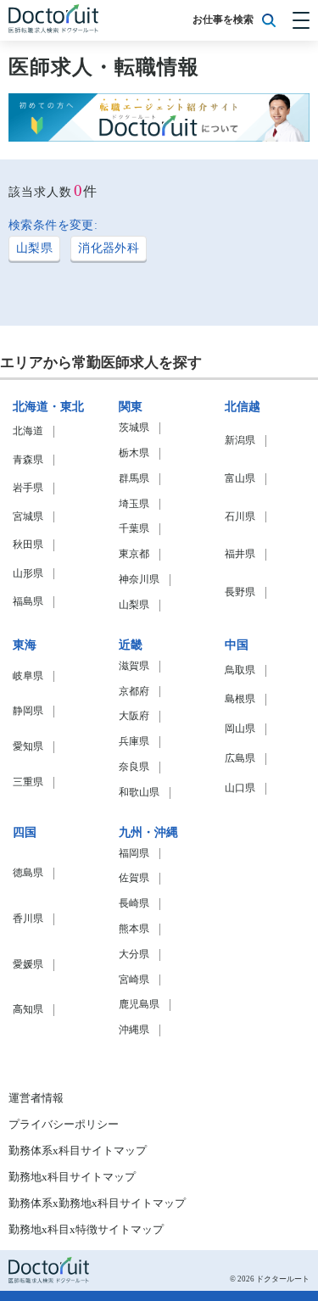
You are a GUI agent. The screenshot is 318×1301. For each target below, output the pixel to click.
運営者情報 (36, 1098)
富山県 (240, 478)
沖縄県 (134, 1030)
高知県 (28, 1009)
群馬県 (134, 478)
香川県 (28, 918)
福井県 (240, 554)
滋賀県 (134, 666)
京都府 (134, 691)
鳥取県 (240, 670)
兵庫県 (134, 741)
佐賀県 (134, 878)
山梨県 (34, 248)
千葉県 (134, 528)
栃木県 (134, 453)
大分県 (134, 954)
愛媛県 (28, 964)
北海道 (28, 431)
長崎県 (134, 903)
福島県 (28, 601)
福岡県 (134, 853)
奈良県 (134, 767)
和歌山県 (139, 792)
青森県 (28, 460)
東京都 (134, 554)
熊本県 (134, 929)
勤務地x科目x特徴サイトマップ (86, 1230)
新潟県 (240, 440)
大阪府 (134, 716)
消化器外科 (108, 248)
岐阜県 (28, 676)
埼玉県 (134, 504)
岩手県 (28, 488)
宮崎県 (134, 980)
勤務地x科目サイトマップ (72, 1177)
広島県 (240, 758)
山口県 (240, 788)
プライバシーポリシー (63, 1125)
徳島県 (28, 873)
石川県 (240, 516)
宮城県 (28, 516)
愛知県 (28, 746)
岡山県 (240, 728)
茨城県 (134, 427)
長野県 (240, 592)
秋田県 (28, 544)
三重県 (28, 782)
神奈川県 (139, 579)
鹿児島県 (139, 1004)
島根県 (240, 699)
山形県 (28, 573)
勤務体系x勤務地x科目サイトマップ (97, 1203)
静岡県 (28, 711)
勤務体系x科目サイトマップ (77, 1151)
